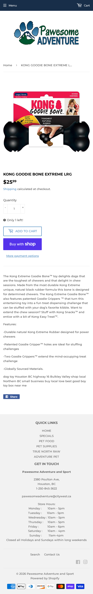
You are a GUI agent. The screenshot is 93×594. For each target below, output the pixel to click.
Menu (13, 5)
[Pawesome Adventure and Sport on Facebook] (78, 562)
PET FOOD (46, 441)
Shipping (9, 189)
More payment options (22, 256)
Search (35, 554)
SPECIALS (47, 436)
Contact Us (52, 554)
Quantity (10, 200)
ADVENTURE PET (46, 456)
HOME (46, 430)
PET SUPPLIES (46, 446)
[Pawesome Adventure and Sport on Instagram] (85, 562)
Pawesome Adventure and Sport (50, 573)
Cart (86, 5)
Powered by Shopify (44, 578)
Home (7, 65)
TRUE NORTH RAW (46, 451)
